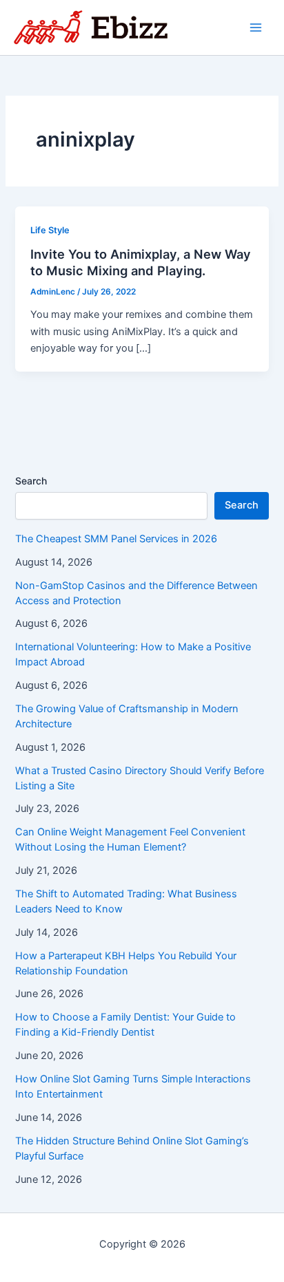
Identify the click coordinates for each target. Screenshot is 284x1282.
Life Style (50, 230)
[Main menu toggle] (255, 27)
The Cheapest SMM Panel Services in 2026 (116, 539)
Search (31, 481)
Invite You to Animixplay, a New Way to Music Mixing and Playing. (140, 262)
